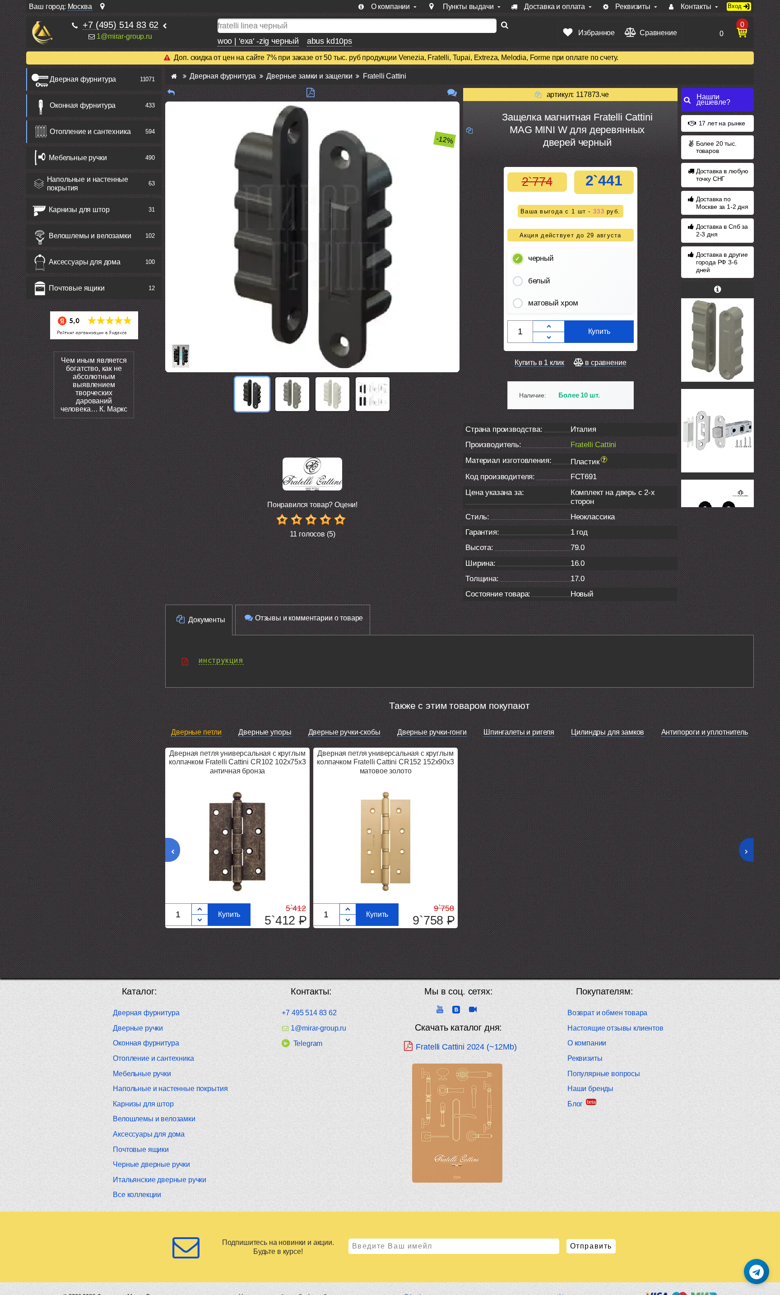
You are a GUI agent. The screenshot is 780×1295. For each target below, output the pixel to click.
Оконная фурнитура (83, 105)
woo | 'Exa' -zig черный (258, 41)
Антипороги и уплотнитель (704, 732)
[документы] (310, 92)
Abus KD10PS (329, 41)
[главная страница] (174, 76)
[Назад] (171, 92)
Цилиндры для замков (607, 732)
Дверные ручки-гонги (432, 732)
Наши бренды (590, 1088)
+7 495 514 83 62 (309, 1013)
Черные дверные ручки (151, 1164)
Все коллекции (137, 1194)
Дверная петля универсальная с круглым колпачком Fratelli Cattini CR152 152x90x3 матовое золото (385, 761)
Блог (575, 1104)
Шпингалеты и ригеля (518, 732)
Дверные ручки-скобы (344, 732)
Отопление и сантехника (90, 131)
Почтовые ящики (77, 288)
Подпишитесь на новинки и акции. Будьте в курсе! (278, 1247)
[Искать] (505, 25)
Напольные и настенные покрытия (88, 184)
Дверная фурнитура (83, 79)
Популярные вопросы (603, 1074)
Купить (599, 331)
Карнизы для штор (79, 209)
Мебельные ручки (78, 158)
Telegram (307, 1043)
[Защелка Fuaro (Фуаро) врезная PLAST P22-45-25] (717, 430)
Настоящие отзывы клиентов (615, 1028)
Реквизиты (585, 1058)
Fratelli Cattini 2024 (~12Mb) (466, 1046)
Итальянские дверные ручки (159, 1180)
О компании (586, 1043)
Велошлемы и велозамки (90, 236)
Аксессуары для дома (85, 262)
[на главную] (42, 32)
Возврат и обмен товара (607, 1013)
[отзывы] (452, 92)
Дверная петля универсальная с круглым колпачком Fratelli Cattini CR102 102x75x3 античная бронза (237, 761)
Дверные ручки (138, 1028)
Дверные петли (196, 732)
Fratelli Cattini (593, 444)
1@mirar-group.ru (124, 36)
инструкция (221, 660)
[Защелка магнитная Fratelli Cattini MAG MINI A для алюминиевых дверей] (717, 340)
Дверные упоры (264, 732)
